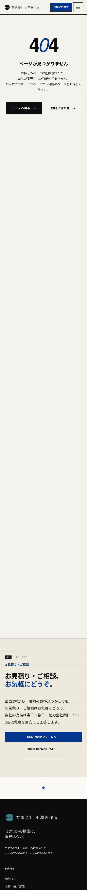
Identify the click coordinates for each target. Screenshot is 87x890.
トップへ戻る (24, 108)
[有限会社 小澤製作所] (22, 7)
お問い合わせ (61, 6)
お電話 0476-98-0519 (43, 749)
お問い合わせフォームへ (43, 737)
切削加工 (10, 879)
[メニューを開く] (78, 7)
